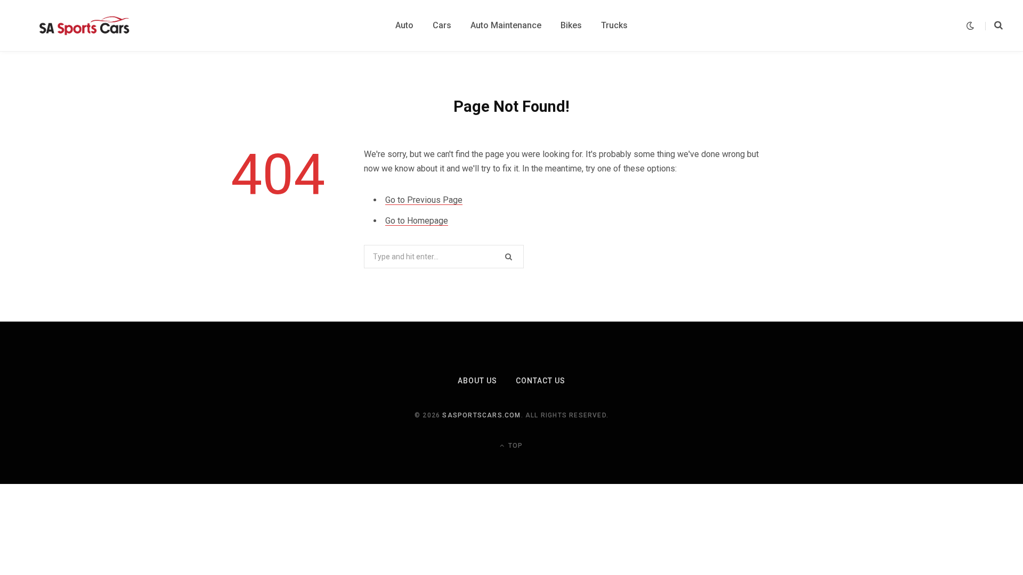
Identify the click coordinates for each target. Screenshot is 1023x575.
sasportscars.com (481, 415)
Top (514, 445)
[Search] (994, 25)
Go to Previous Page (423, 200)
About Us (477, 380)
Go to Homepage (416, 221)
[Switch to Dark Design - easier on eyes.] (970, 26)
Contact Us (541, 380)
